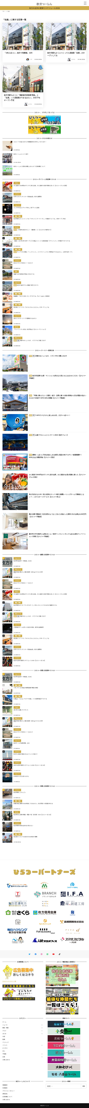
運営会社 (4, 1094)
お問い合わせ (6, 1060)
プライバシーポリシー (8, 1091)
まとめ (4, 1033)
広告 (3, 1057)
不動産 (4, 1054)
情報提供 (4, 1085)
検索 (83, 1086)
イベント (4, 1045)
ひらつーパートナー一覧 (9, 981)
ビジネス (4, 1048)
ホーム (4, 1022)
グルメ (4, 1030)
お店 (3, 1036)
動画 (3, 1039)
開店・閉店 (5, 1028)
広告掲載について (7, 1096)
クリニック (5, 1042)
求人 (3, 1051)
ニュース (4, 1025)
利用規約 (4, 1088)
